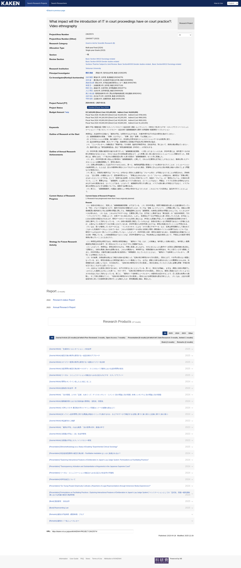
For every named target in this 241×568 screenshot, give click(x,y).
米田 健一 (89, 80)
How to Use (218, 3)
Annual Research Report (64, 307)
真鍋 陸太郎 (90, 83)
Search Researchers (59, 3)
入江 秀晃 (89, 91)
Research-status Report (64, 300)
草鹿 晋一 (89, 85)
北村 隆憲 (89, 77)
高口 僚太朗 (90, 93)
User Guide (74, 559)
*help (67, 112)
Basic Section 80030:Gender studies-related (102, 62)
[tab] (122, 321)
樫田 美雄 (89, 73)
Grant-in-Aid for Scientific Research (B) (100, 43)
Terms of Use (97, 559)
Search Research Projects (37, 3)
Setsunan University (93, 68)
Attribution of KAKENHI (112, 559)
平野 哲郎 (89, 99)
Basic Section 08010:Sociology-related (100, 59)
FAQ (82, 559)
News (88, 559)
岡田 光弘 (89, 88)
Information (63, 559)
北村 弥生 (89, 96)
